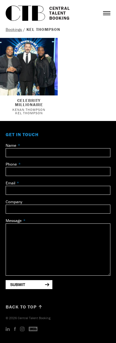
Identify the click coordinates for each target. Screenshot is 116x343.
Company (14, 201)
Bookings (14, 29)
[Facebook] (15, 329)
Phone (11, 164)
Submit (17, 284)
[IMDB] (33, 329)
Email (10, 183)
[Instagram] (22, 329)
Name (11, 145)
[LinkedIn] (8, 329)
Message (14, 220)
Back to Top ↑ (24, 307)
